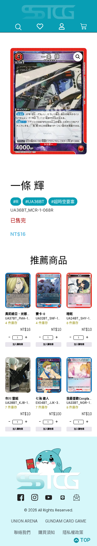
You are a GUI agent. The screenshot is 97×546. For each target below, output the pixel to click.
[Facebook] (21, 497)
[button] (78, 56)
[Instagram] (34, 497)
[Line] (62, 497)
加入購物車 (18, 344)
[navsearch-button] (18, 27)
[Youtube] (48, 497)
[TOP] (76, 540)
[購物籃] (83, 26)
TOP (85, 540)
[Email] (76, 497)
